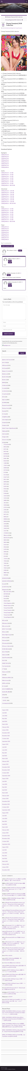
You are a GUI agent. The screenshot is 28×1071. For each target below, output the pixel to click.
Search (4, 351)
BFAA (5, 446)
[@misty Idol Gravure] (7, 359)
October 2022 (5, 841)
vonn (3, 28)
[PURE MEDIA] (5, 649)
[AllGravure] (5, 365)
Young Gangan (7, 612)
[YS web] (4, 697)
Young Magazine (7, 617)
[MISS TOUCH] (5, 629)
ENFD (5, 481)
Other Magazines (8, 603)
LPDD (5, 509)
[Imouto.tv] (4, 439)
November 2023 (6, 804)
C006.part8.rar (5, 167)
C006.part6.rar (5, 163)
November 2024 (6, 770)
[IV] (3, 442)
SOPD (5, 549)
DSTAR (5, 470)
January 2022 (5, 867)
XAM (5, 575)
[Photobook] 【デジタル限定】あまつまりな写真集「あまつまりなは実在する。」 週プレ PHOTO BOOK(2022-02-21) (13, 927)
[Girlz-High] (4, 419)
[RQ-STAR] (4, 651)
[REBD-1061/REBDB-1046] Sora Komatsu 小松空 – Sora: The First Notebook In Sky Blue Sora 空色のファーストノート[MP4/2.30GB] (14, 1012)
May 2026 (4, 718)
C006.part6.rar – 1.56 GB (7, 199)
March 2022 (5, 861)
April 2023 (4, 824)
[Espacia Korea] (5, 405)
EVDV (5, 486)
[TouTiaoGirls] (5, 666)
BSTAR (5, 456)
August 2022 (5, 847)
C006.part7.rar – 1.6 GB (7, 183)
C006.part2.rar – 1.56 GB (7, 192)
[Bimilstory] (4, 374)
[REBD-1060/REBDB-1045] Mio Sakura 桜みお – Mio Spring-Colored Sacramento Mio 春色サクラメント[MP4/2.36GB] (14, 1019)
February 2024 (5, 795)
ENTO (5, 484)
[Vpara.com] (5, 671)
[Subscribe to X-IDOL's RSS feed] (2, 1)
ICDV (5, 498)
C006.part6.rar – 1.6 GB (7, 181)
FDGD (5, 488)
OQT (5, 530)
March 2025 (5, 758)
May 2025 (4, 752)
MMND (5, 519)
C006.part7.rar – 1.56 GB (7, 201)
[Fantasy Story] (5, 408)
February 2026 (5, 727)
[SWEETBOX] (5, 663)
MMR (5, 521)
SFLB (5, 547)
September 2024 (6, 775)
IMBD (5, 500)
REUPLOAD (6, 537)
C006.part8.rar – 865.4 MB (8, 185)
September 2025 (6, 741)
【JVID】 (4, 700)
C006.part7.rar (5, 165)
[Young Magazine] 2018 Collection (13, 19)
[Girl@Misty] (5, 416)
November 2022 (6, 838)
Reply (20, 250)
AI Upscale (6, 444)
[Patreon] (4, 640)
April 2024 (4, 790)
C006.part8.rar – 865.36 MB (8, 203)
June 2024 (4, 784)
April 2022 (4, 858)
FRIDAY (5, 600)
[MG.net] (4, 620)
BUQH (5, 460)
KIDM (5, 505)
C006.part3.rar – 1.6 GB (7, 176)
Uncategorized (5, 703)
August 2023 (5, 812)
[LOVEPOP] (5, 586)
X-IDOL (3, 11)
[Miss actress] (5, 626)
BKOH (5, 451)
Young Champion (18, 28)
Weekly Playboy (7, 605)
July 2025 (4, 747)
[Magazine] (12, 28)
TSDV (5, 568)
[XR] (3, 694)
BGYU (5, 449)
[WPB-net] (4, 683)
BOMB (5, 453)
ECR (5, 472)
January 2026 (5, 730)
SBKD (5, 540)
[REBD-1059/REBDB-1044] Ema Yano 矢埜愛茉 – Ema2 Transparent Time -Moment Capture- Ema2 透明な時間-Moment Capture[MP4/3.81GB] (13, 1025)
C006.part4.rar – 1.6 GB (7, 178)
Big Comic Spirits (8, 591)
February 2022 (5, 864)
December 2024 (6, 767)
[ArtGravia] (4, 368)
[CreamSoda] (5, 394)
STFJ (5, 554)
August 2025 (5, 744)
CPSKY (5, 465)
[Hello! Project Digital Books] (9, 428)
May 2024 (4, 787)
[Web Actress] (5, 680)
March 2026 (5, 724)
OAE (5, 523)
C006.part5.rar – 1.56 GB (7, 198)
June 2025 (4, 750)
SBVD (5, 542)
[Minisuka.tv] (5, 623)
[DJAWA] (4, 402)
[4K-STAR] (4, 362)
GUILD (5, 495)
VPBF (5, 570)
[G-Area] (4, 414)
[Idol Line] (4, 434)
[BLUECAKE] (5, 376)
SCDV (5, 544)
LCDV (5, 507)
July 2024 (4, 781)
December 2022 (6, 835)
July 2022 (4, 850)
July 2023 (4, 815)
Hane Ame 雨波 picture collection (12, 962)
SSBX (5, 551)
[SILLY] (3, 660)
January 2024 (5, 798)
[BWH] (3, 382)
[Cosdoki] (4, 388)
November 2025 (6, 735)
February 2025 (5, 761)
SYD (5, 556)
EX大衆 (5, 596)
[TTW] (3, 669)
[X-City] (4, 686)
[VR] (3, 674)
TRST (5, 565)
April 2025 (4, 755)
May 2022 (4, 855)
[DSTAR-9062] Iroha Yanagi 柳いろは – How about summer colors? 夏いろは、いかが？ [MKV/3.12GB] (14, 1001)
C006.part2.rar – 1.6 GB (7, 174)
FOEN (5, 493)
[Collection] (7, 28)
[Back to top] (25, 1067)
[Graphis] (4, 422)
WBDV (5, 572)
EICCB (5, 474)
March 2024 (5, 792)
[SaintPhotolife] (6, 657)
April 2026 (4, 721)
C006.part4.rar (5, 160)
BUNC (5, 458)
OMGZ (5, 528)
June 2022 (4, 852)
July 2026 (4, 712)
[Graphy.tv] (4, 425)
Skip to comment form (7, 246)
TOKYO (6, 558)
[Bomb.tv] (4, 379)
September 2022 (6, 844)
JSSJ (5, 502)
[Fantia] (4, 411)
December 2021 (6, 870)
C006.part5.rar (5, 162)
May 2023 (4, 821)
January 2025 (5, 764)
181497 (10, 996)
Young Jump (6, 614)
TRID (5, 561)
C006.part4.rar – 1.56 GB (7, 196)
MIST (5, 514)
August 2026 (5, 710)
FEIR (5, 491)
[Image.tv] (4, 436)
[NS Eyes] (4, 637)
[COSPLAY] (5, 391)
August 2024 (5, 778)
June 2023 (4, 818)
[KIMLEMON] (5, 578)
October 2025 (5, 738)
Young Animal (7, 607)
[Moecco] (4, 631)
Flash (5, 598)
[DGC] (3, 396)
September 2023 (6, 810)
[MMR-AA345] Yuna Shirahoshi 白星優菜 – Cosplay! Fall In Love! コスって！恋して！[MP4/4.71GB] (13, 889)
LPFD (5, 512)
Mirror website (8, 955)
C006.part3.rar (5, 158)
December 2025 (6, 732)
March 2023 (5, 827)
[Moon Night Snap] (6, 634)
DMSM (5, 467)
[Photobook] (5, 643)
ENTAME (6, 594)
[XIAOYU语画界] (6, 689)
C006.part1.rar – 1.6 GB (7, 172)
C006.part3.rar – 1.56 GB (7, 194)
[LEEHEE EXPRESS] (6, 581)
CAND (5, 463)
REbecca (6, 535)
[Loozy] (4, 584)
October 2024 (5, 772)
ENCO (5, 479)
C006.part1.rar (5, 154)
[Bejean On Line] (6, 371)
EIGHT (5, 477)
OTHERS (6, 533)
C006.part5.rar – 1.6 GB (7, 180)
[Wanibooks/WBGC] (7, 677)
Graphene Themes (11, 1069)
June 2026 (4, 715)
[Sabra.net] (4, 654)
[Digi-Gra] (4, 399)
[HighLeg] (4, 431)
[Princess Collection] (7, 646)
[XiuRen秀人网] (5, 691)
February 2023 (5, 830)
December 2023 (6, 801)
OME (5, 526)
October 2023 (5, 807)
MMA (5, 516)
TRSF (5, 563)
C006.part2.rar (5, 156)
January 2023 (5, 832)
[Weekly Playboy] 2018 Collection (15, 17)
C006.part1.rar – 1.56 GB (7, 190)
